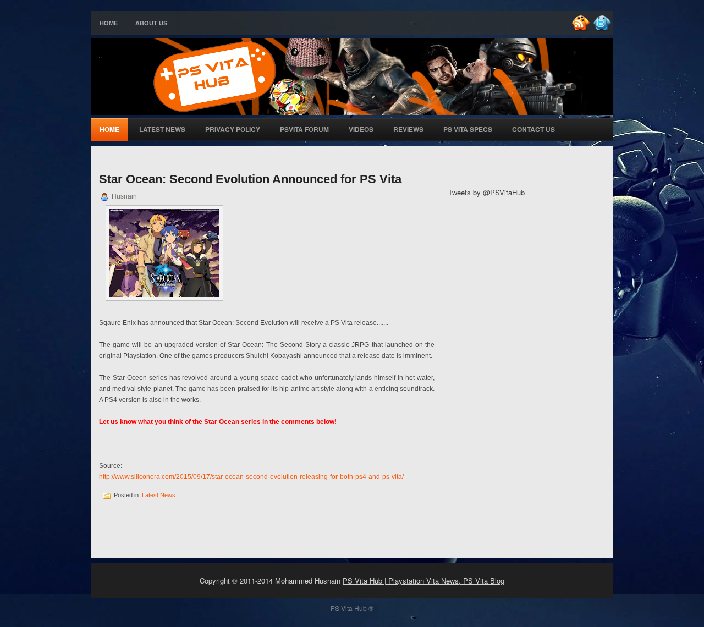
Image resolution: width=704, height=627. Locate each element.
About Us (151, 23)
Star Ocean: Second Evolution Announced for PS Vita (250, 179)
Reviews (408, 129)
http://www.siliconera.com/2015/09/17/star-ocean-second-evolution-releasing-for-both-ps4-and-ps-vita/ (251, 477)
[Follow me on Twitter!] (603, 29)
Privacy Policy (232, 129)
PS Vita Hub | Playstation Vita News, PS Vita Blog (423, 580)
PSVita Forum (304, 129)
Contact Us (533, 129)
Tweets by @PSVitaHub (486, 192)
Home (109, 23)
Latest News (162, 129)
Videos (361, 129)
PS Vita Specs (467, 129)
